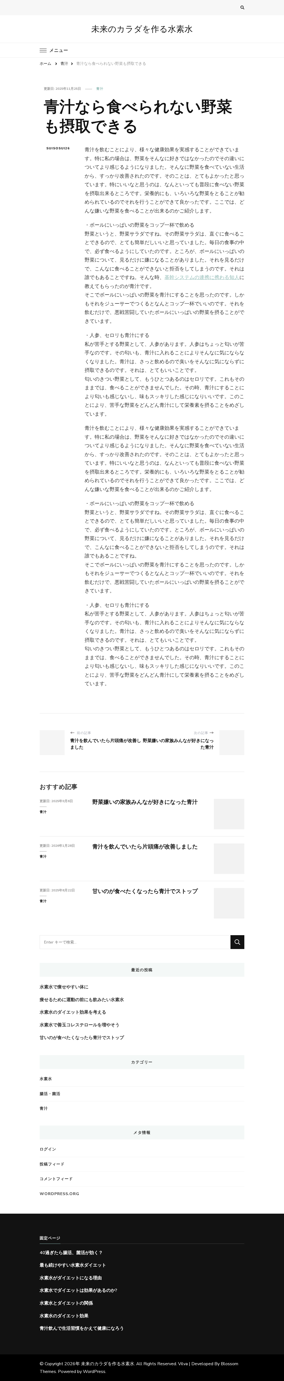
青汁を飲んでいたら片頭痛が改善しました (145, 846)
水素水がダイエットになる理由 (71, 1278)
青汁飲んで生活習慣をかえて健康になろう (82, 1328)
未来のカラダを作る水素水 (142, 29)
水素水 (46, 1078)
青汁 (99, 88)
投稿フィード (52, 1164)
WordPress (94, 1372)
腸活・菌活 (50, 1093)
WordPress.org (59, 1193)
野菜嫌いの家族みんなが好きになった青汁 (145, 802)
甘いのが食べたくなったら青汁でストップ (145, 891)
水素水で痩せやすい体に (64, 987)
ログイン (48, 1149)
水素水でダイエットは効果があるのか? (78, 1290)
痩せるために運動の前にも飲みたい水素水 (82, 1000)
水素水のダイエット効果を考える (73, 1012)
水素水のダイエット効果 (64, 1316)
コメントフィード (56, 1178)
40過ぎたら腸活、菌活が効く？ (71, 1253)
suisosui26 (58, 148)
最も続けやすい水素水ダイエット (73, 1265)
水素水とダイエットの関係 (66, 1303)
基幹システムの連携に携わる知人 (201, 277)
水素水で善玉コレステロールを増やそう (80, 1025)
